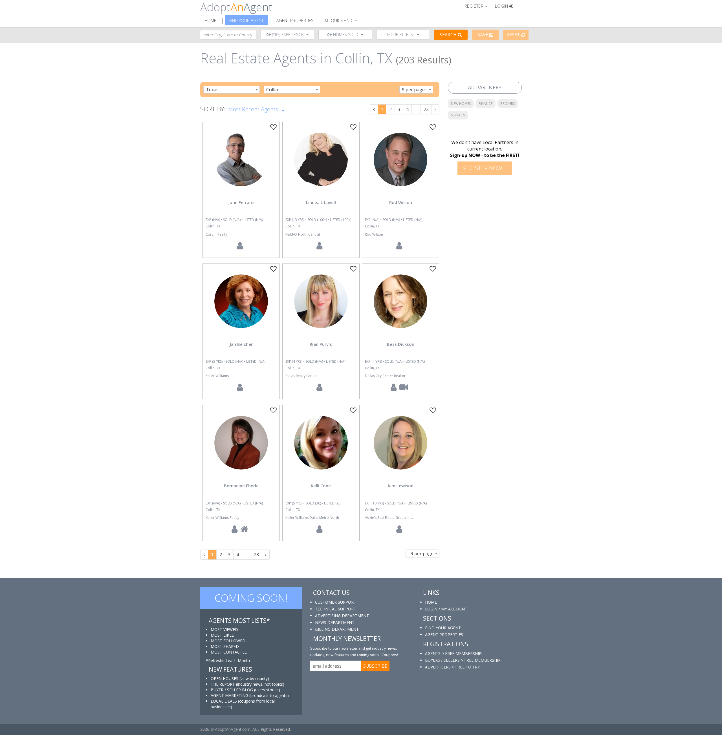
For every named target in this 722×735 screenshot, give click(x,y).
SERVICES (458, 115)
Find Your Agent (246, 20)
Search (449, 35)
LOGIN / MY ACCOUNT (446, 609)
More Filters (400, 34)
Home (210, 20)
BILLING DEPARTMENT (337, 629)
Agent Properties (295, 20)
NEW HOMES (461, 103)
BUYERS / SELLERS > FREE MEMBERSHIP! (463, 660)
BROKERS (507, 103)
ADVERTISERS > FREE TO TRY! (453, 667)
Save (483, 35)
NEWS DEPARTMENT (335, 622)
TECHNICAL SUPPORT (335, 609)
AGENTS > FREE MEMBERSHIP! (453, 653)
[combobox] (231, 90)
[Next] (435, 109)
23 (426, 109)
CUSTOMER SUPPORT (335, 602)
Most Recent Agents (253, 109)
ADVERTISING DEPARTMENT (342, 615)
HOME (431, 602)
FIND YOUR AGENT (443, 627)
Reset (514, 35)
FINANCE (485, 103)
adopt (241, 164)
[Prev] (374, 109)
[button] (478, 5)
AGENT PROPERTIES (444, 634)
